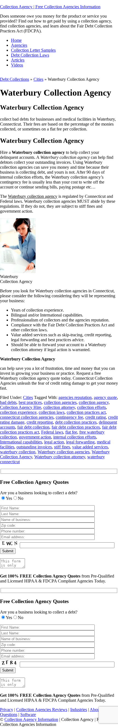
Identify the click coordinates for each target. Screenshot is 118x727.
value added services (90, 447)
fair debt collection (33, 427)
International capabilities (21, 442)
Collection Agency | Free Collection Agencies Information (50, 6)
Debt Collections (14, 79)
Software (28, 714)
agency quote (105, 397)
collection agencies (60, 402)
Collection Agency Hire (20, 407)
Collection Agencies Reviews (41, 709)
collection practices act (86, 412)
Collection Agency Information (31, 719)
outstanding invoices (34, 447)
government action (35, 437)
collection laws (51, 412)
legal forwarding (80, 442)
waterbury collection (17, 451)
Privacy (6, 709)
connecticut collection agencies (27, 417)
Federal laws (52, 432)
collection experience (18, 412)
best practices (30, 402)
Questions (8, 714)
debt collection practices (76, 422)
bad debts (8, 402)
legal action (54, 442)
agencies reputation (75, 397)
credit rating (95, 417)
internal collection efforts (74, 437)
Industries (78, 709)
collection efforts (91, 407)
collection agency (94, 402)
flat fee (71, 432)
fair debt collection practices (76, 427)
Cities (38, 79)
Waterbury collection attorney (59, 456)
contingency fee (69, 417)
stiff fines (62, 447)
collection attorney (59, 407)
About (95, 709)
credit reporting (40, 422)
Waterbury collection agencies (63, 451)
